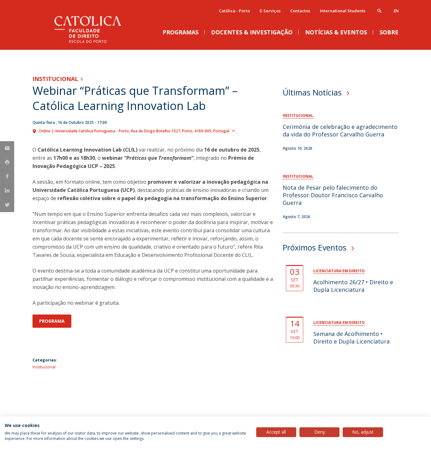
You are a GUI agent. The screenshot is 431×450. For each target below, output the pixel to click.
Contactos (300, 11)
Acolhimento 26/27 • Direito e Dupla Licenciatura (353, 285)
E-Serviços (270, 11)
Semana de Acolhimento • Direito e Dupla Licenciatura (351, 337)
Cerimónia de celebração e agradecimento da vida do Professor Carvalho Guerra (340, 130)
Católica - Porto (234, 11)
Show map (249, 130)
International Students (342, 11)
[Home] (95, 43)
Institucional (55, 79)
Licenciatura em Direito (339, 271)
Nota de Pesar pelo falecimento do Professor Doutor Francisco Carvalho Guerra (333, 195)
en (396, 11)
